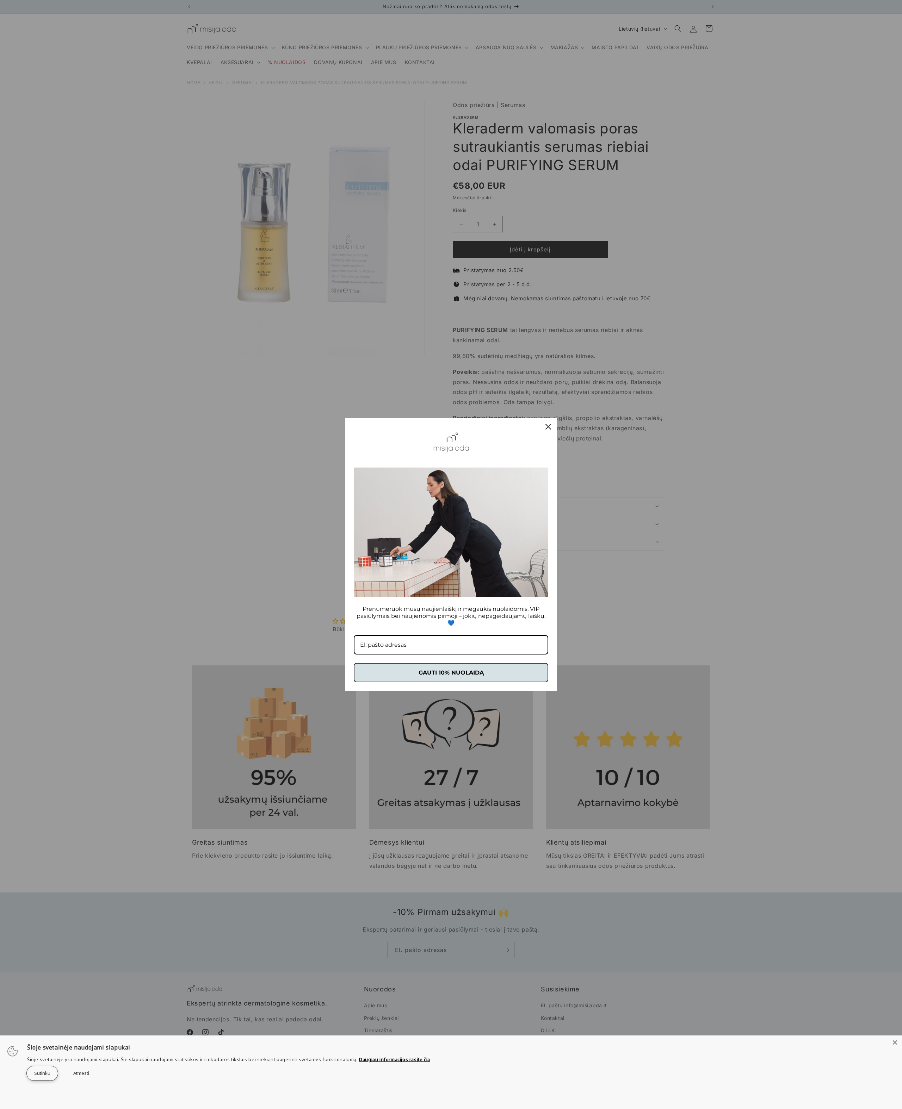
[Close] (894, 1042)
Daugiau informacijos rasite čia (394, 1059)
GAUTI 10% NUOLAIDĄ (451, 672)
